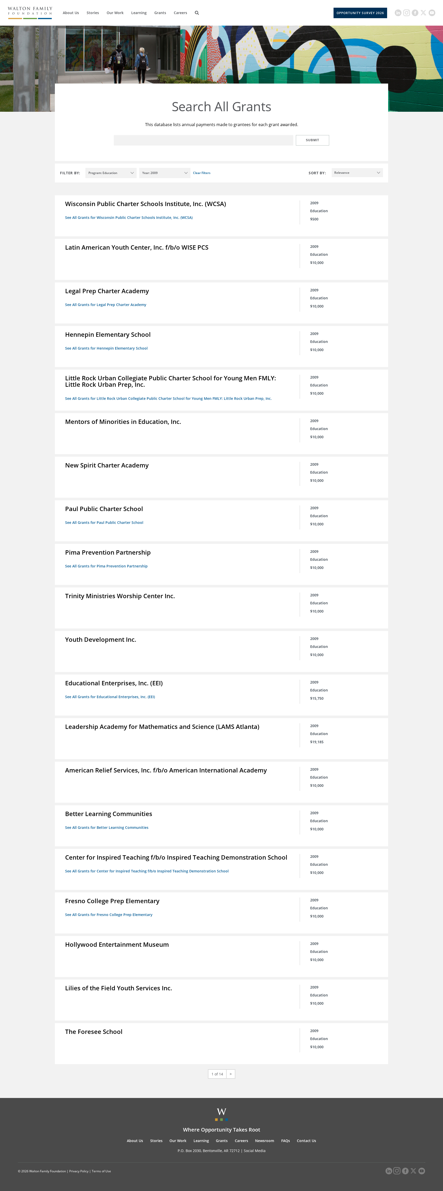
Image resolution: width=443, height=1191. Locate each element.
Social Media (255, 1150)
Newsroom (264, 1140)
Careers (180, 12)
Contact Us (306, 1140)
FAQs (285, 1140)
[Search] (197, 13)
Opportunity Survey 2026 (360, 13)
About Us (71, 12)
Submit (312, 140)
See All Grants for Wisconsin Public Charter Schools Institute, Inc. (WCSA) (129, 217)
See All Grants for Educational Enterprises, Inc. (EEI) (110, 696)
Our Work (115, 12)
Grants (160, 12)
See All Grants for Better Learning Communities (106, 827)
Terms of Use (101, 1171)
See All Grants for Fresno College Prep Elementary (109, 914)
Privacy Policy (78, 1171)
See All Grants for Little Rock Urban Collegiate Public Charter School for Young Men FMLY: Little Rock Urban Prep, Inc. (168, 398)
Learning (139, 12)
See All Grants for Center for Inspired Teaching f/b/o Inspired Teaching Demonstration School (147, 871)
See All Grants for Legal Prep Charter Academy (105, 304)
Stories (93, 12)
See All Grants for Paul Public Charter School (104, 522)
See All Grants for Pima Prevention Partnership (106, 566)
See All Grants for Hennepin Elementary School (106, 348)
